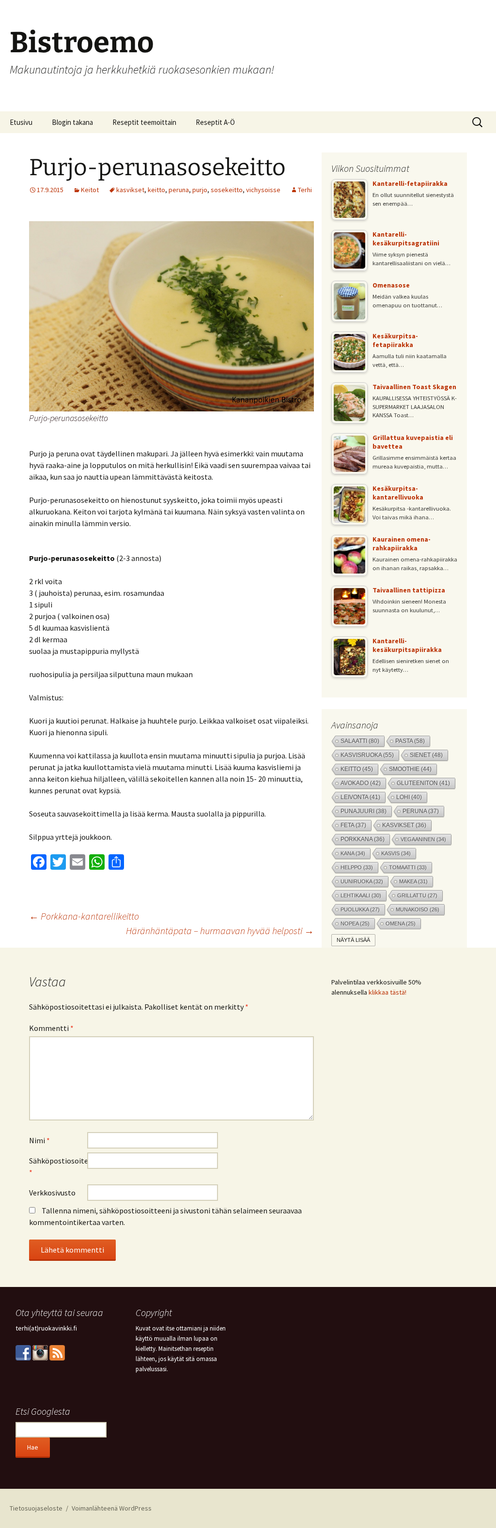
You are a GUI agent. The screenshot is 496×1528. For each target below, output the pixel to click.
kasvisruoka (367, 755)
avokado (361, 783)
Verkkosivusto (52, 1192)
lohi (409, 797)
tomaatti (408, 867)
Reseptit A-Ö (215, 122)
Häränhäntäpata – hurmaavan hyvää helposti (220, 930)
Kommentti (51, 1028)
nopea (355, 923)
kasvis (396, 853)
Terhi (305, 189)
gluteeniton (423, 783)
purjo (199, 189)
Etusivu (21, 122)
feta (353, 825)
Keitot (90, 189)
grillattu (417, 895)
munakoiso (417, 909)
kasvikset (130, 189)
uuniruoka (362, 881)
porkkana (363, 839)
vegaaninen (423, 839)
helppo (357, 867)
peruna (179, 189)
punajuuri (364, 811)
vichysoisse (263, 189)
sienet (426, 755)
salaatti (360, 741)
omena (401, 923)
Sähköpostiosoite (58, 1166)
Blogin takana (72, 122)
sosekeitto (227, 189)
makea (413, 881)
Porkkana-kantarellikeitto (84, 916)
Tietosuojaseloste (36, 1508)
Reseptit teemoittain (144, 122)
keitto (156, 189)
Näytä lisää (353, 940)
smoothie (410, 769)
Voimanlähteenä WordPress (112, 1508)
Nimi (39, 1140)
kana (353, 853)
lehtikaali (361, 895)
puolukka (360, 909)
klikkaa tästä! (387, 992)
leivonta (360, 797)
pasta (410, 741)
